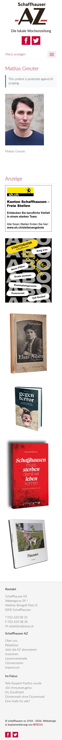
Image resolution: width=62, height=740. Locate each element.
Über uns (11, 640)
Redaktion (11, 645)
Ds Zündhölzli (14, 692)
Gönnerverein (14, 663)
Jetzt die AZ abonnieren (21, 649)
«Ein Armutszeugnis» (18, 687)
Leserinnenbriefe (16, 658)
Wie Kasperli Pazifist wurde (23, 683)
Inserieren (11, 654)
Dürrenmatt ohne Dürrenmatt (25, 696)
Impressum (12, 667)
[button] (51, 54)
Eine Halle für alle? (17, 701)
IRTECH (38, 725)
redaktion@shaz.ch (21, 626)
